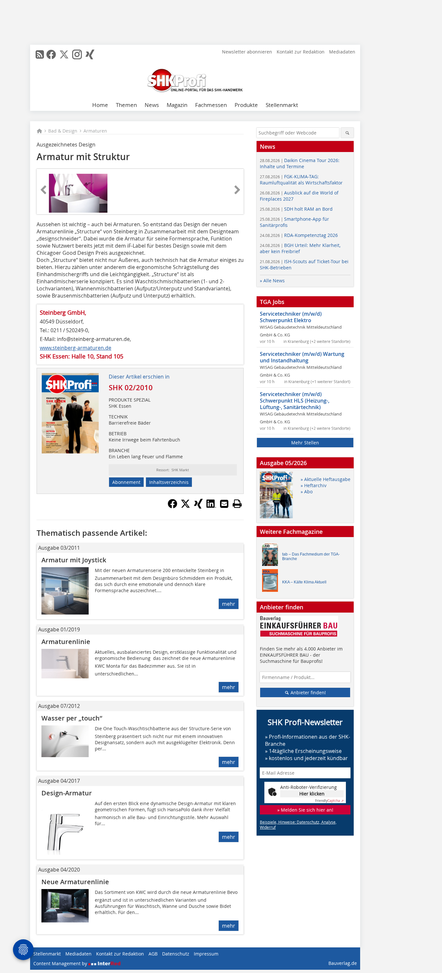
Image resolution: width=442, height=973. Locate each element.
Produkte (246, 105)
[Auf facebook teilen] (172, 506)
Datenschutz (175, 954)
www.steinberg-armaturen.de (75, 347)
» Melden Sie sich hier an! (305, 810)
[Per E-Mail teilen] (224, 504)
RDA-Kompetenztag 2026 (299, 235)
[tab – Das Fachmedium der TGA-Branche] (272, 556)
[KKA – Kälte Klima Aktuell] (272, 582)
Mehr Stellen (305, 443)
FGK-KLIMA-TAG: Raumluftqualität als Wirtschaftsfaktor (301, 179)
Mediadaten (342, 52)
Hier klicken (312, 794)
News (152, 105)
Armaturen (95, 131)
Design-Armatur (66, 793)
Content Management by (60, 963)
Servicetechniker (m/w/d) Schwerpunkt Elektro (291, 317)
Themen (126, 105)
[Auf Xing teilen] (198, 506)
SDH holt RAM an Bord (296, 209)
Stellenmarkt (282, 105)
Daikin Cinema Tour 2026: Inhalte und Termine (299, 163)
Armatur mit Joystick (73, 560)
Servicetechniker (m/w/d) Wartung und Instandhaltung (302, 357)
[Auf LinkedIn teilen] (211, 506)
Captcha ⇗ (329, 801)
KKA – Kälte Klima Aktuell (304, 582)
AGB (153, 954)
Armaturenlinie (65, 641)
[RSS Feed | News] (40, 54)
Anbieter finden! (307, 692)
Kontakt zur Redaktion (301, 52)
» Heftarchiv (313, 485)
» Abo (307, 491)
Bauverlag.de (342, 963)
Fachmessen (211, 105)
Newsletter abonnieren (247, 52)
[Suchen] (347, 133)
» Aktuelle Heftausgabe (325, 479)
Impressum (206, 954)
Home (100, 105)
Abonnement (126, 482)
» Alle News (272, 280)
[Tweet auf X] (185, 506)
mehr (228, 603)
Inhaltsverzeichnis (169, 482)
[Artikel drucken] (237, 504)
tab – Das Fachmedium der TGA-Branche (311, 556)
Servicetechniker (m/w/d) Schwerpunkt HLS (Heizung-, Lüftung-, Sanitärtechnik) (294, 401)
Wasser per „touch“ (71, 718)
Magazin (177, 105)
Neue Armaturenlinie (75, 881)
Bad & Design (62, 131)
